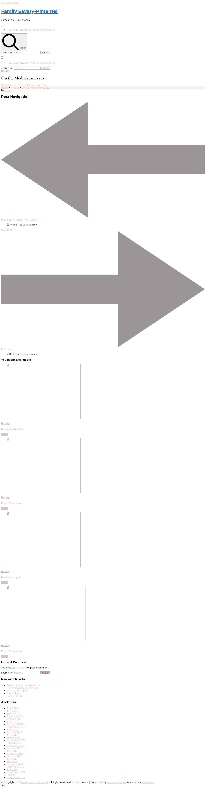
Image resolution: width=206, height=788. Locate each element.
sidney (8, 90)
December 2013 (16, 767)
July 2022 (12, 711)
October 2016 (14, 756)
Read (4, 434)
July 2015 (12, 759)
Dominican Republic (12, 429)
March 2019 (13, 737)
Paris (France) (14, 696)
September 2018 (16, 740)
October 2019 (14, 732)
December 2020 (16, 727)
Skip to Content (10, 2)
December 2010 (16, 777)
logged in (21, 667)
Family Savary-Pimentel (29, 11)
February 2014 (15, 764)
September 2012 (16, 772)
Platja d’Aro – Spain (11, 502)
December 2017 (16, 745)
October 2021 (14, 719)
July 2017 (12, 751)
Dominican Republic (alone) (22, 688)
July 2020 (12, 729)
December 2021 (16, 716)
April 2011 (12, 775)
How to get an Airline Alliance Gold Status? (31, 29)
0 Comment (24, 85)
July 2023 (12, 708)
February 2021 (15, 724)
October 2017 (14, 748)
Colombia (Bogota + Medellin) (23, 685)
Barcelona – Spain (11, 576)
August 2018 (14, 743)
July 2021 (12, 721)
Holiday (5, 71)
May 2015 (12, 761)
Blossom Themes (116, 782)
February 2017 (15, 753)
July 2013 (12, 769)
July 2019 (12, 735)
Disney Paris (13, 693)
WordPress (147, 782)
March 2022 (13, 713)
